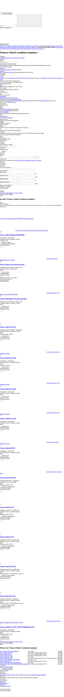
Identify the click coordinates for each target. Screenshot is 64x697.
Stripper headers (12, 47)
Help (6, 667)
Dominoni (8, 48)
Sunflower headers (37, 46)
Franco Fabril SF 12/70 (8, 358)
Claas (3, 48)
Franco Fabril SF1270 (7, 448)
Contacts (10, 667)
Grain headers (20, 46)
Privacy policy (15, 675)
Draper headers (21, 47)
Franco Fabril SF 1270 (8, 327)
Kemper (26, 48)
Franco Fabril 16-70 (7, 507)
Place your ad (4, 281)
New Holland (35, 48)
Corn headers (28, 46)
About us (2, 667)
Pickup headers (47, 46)
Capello (58, 47)
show (2, 191)
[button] (32, 35)
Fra (3, 672)
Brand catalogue (41, 675)
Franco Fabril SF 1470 (8, 478)
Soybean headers (31, 47)
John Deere (20, 48)
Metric (6, 670)
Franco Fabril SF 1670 (8, 566)
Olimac (42, 48)
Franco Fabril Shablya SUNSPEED (12, 235)
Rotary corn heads (57, 46)
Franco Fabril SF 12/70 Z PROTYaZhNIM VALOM (17, 627)
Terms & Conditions (5, 675)
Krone (30, 48)
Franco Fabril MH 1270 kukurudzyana (13, 299)
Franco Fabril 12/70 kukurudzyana (12, 264)
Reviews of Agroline (30, 675)
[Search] (29, 20)
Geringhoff (14, 48)
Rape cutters (3, 47)
